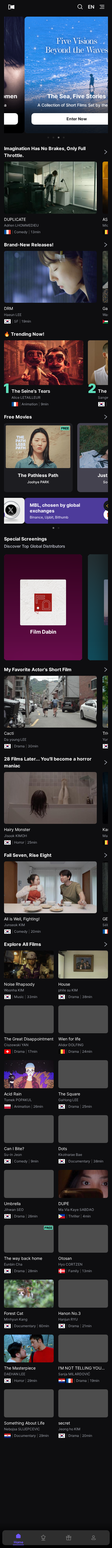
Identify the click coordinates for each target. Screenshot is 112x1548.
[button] (48, 137)
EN (91, 7)
